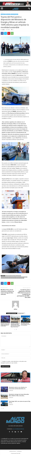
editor (3, 29)
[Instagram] (12, 431)
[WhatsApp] (12, 33)
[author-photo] (15, 304)
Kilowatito (5, 11)
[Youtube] (21, 431)
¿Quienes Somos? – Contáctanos (15, 451)
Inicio (2, 11)
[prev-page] (14, 329)
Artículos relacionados (11, 313)
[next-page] (16, 329)
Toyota (19, 275)
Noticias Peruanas (14, 14)
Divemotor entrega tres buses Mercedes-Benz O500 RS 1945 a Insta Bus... (19, 395)
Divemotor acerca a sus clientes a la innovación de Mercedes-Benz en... (18, 388)
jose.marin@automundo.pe (18, 428)
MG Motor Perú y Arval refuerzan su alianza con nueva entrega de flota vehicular (7, 292)
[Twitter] (5, 33)
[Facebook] (2, 33)
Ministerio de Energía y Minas (11, 275)
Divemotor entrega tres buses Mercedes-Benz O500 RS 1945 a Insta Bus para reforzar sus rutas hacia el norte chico (15, 325)
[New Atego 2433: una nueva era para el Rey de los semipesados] (25, 319)
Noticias (8, 14)
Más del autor (21, 313)
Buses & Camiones (4, 322)
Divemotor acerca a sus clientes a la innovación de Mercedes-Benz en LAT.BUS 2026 (5, 325)
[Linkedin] (15, 431)
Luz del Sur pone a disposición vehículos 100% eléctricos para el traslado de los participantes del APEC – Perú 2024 (23, 293)
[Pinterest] (8, 33)
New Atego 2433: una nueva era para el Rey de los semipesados (25, 324)
